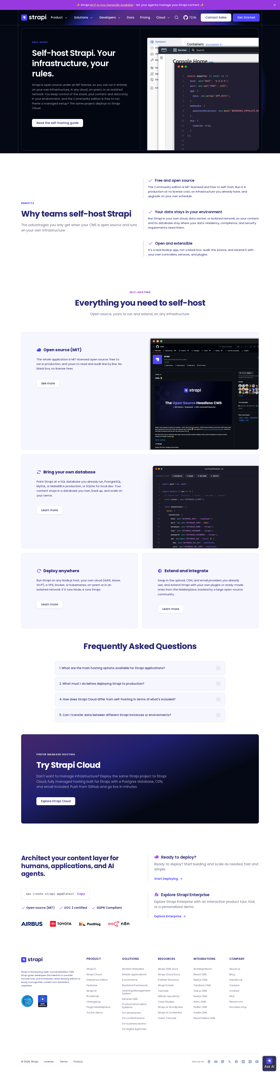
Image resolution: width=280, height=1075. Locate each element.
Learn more (49, 510)
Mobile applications (134, 974)
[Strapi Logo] (31, 960)
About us (234, 969)
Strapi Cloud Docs (169, 974)
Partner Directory (168, 979)
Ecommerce (130, 979)
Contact (234, 990)
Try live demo (94, 1012)
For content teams (133, 1018)
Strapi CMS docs (168, 969)
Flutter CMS (200, 1007)
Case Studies (166, 1001)
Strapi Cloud (94, 974)
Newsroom (236, 1001)
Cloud (160, 17)
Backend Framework (135, 985)
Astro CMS (200, 1001)
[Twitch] (223, 1062)
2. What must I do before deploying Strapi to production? (101, 684)
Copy (81, 894)
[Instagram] (250, 1062)
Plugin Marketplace (98, 1007)
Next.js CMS (200, 979)
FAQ (231, 996)
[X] (229, 1062)
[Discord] (216, 1062)
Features (91, 985)
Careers (234, 985)
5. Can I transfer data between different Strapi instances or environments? (115, 715)
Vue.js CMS (200, 990)
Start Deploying (166, 879)
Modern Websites (133, 969)
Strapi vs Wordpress (170, 1007)
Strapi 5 (91, 969)
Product (57, 17)
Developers (107, 17)
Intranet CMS (130, 999)
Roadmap (92, 996)
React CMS (200, 974)
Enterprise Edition (97, 979)
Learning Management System (136, 992)
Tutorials (163, 990)
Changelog (93, 1001)
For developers (131, 1012)
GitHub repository (168, 996)
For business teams (134, 1023)
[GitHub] (209, 1062)
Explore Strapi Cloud (56, 801)
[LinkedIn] (243, 1062)
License (49, 1061)
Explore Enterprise (167, 916)
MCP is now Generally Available (111, 5)
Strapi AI (91, 990)
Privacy (78, 1061)
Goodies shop (238, 1007)
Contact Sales (216, 17)
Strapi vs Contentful (170, 1012)
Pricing (145, 17)
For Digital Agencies (134, 1029)
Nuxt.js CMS (200, 996)
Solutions (81, 17)
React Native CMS (204, 1018)
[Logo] (33, 17)
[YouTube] (257, 1062)
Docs (130, 17)
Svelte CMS (200, 1012)
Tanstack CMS (202, 985)
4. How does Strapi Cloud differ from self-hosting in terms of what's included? (117, 699)
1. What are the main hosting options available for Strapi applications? (112, 668)
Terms (64, 1061)
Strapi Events (166, 985)
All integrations (203, 969)
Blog (232, 974)
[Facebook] (236, 1062)
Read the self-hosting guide (57, 123)
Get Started (246, 17)
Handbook (235, 979)
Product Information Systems (134, 1006)
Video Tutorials (167, 1018)
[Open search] (176, 17)
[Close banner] (274, 5)
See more (48, 383)
